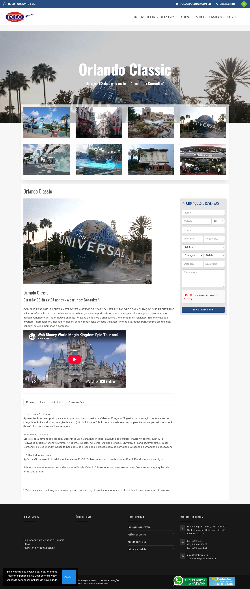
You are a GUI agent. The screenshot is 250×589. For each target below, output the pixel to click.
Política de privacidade (86, 580)
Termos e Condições (110, 580)
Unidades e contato (137, 549)
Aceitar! (68, 576)
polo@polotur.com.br (197, 555)
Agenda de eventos (137, 542)
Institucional (148, 17)
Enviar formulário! (203, 309)
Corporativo (168, 17)
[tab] (30, 402)
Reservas (185, 17)
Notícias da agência (137, 534)
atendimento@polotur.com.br (201, 558)
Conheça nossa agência (139, 527)
